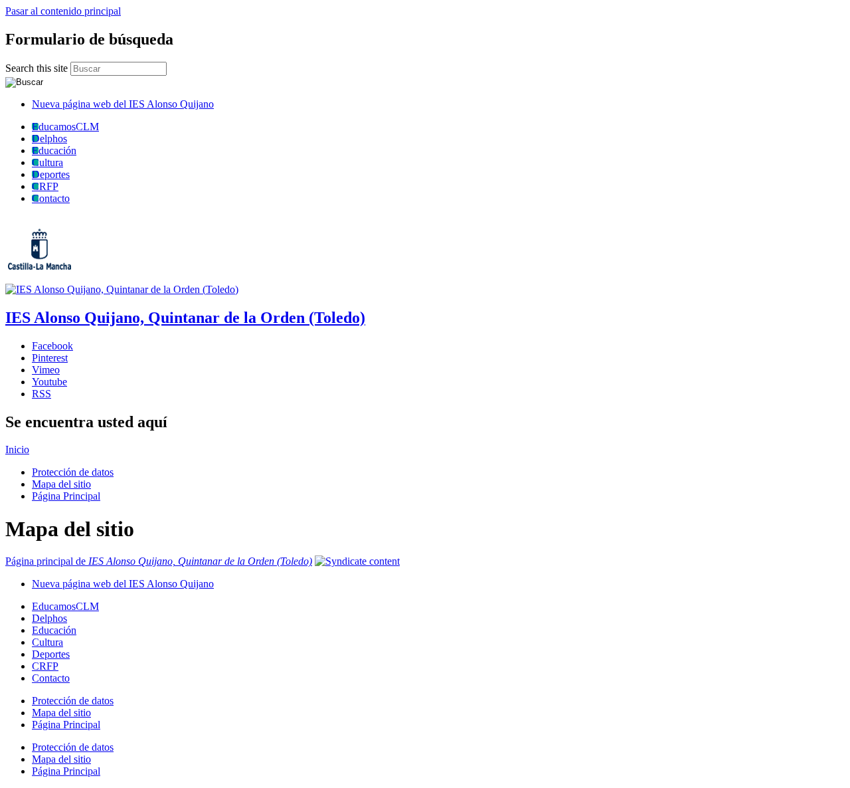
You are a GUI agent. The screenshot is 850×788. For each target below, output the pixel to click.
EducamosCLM (65, 126)
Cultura (47, 162)
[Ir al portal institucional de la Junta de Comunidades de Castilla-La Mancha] (56, 277)
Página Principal (66, 496)
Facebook (52, 345)
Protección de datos (73, 472)
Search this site (37, 68)
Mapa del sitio (61, 484)
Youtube (49, 381)
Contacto (51, 198)
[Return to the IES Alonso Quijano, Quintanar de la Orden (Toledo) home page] (121, 289)
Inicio (17, 449)
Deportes (51, 174)
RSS (41, 393)
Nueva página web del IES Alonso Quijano (123, 104)
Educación (54, 150)
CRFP (45, 186)
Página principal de (158, 561)
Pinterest (50, 357)
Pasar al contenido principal (63, 11)
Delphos (49, 138)
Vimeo (46, 369)
